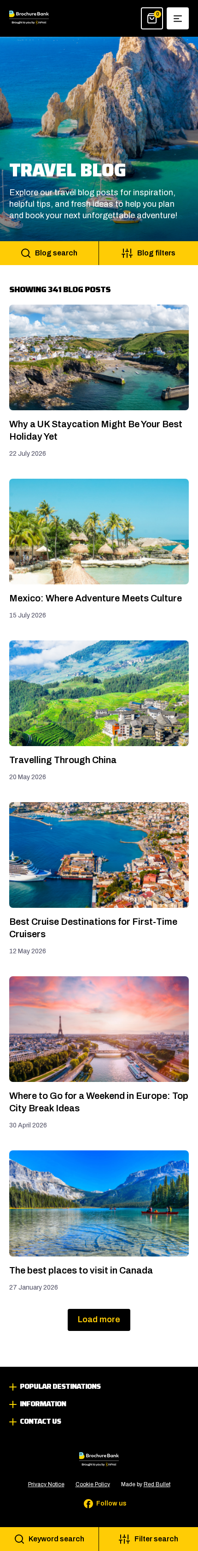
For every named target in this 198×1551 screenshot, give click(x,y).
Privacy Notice (46, 1484)
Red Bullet (157, 1484)
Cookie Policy (93, 1484)
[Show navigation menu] (178, 18)
